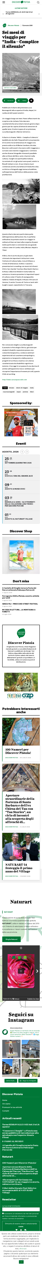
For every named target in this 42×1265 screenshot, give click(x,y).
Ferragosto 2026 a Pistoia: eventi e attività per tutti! (20, 597)
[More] (31, 100)
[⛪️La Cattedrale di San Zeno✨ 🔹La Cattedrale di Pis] (31, 1049)
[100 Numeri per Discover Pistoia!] (21, 732)
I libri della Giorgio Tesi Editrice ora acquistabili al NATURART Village (19, 1190)
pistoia (25, 392)
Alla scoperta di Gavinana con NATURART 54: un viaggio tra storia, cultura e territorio (21, 1182)
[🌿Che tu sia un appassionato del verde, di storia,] (31, 1068)
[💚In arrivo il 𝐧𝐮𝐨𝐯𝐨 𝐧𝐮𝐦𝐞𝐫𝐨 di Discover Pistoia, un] (11, 1049)
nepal (19, 392)
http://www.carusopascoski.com (14, 379)
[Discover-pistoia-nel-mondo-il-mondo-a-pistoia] (21, 2)
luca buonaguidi (8, 392)
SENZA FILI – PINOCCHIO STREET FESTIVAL (20, 603)
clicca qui (22, 1248)
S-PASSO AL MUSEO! (12, 1141)
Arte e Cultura (10, 88)
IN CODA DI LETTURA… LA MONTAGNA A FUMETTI (19, 610)
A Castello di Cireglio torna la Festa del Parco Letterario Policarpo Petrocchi (19, 589)
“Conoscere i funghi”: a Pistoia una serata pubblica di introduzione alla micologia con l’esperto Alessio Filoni (20, 1134)
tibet (32, 392)
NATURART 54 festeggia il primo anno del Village (18, 868)
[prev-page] (3, 14)
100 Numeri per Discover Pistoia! (18, 751)
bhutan (11, 388)
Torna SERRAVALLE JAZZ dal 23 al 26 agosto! (19, 13)
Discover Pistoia (13, 25)
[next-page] (39, 14)
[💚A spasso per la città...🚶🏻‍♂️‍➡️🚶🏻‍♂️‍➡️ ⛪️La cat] (11, 1068)
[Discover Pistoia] (4, 25)
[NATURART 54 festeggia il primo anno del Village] (21, 847)
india (32, 388)
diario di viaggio (22, 388)
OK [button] (21, 1262)
